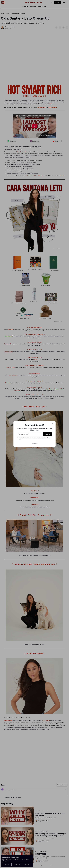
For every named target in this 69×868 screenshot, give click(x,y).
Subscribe (47, 434)
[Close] (53, 423)
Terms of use (42, 438)
